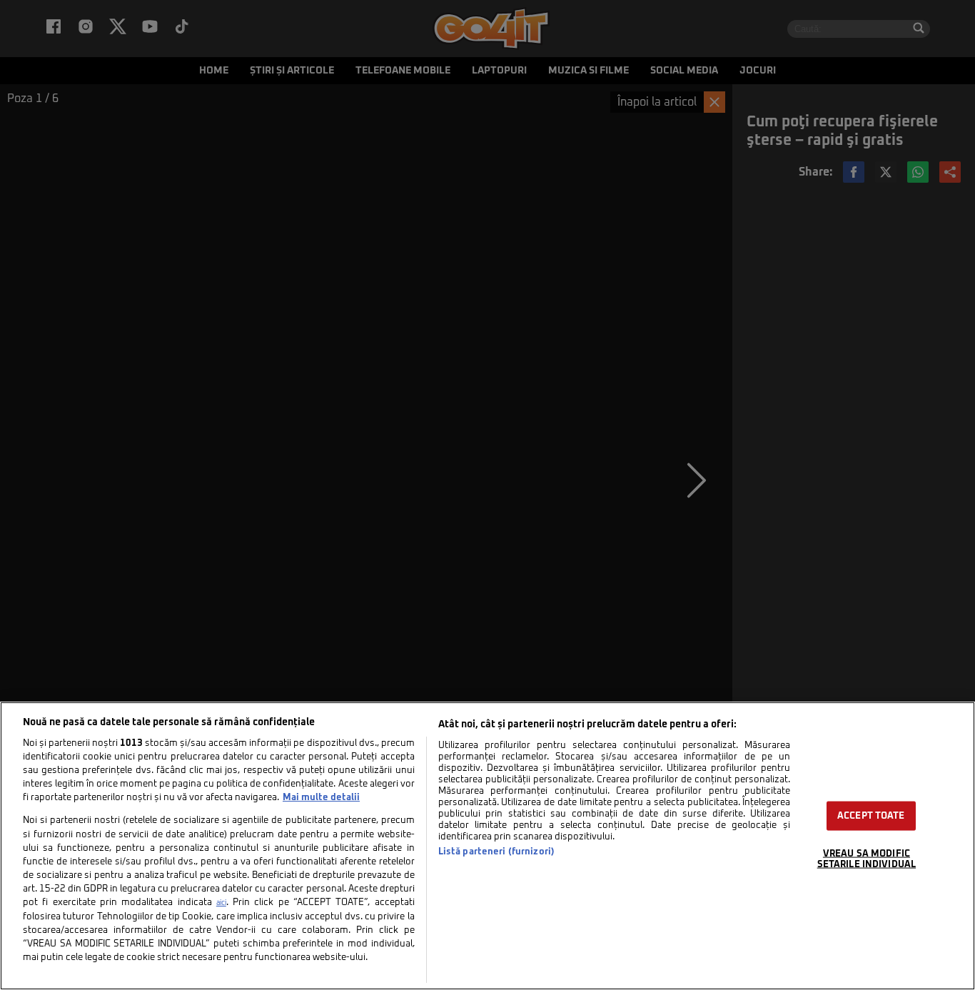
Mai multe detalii (321, 797)
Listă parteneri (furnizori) (496, 852)
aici (221, 902)
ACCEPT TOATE (871, 816)
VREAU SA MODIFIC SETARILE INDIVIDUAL (866, 859)
